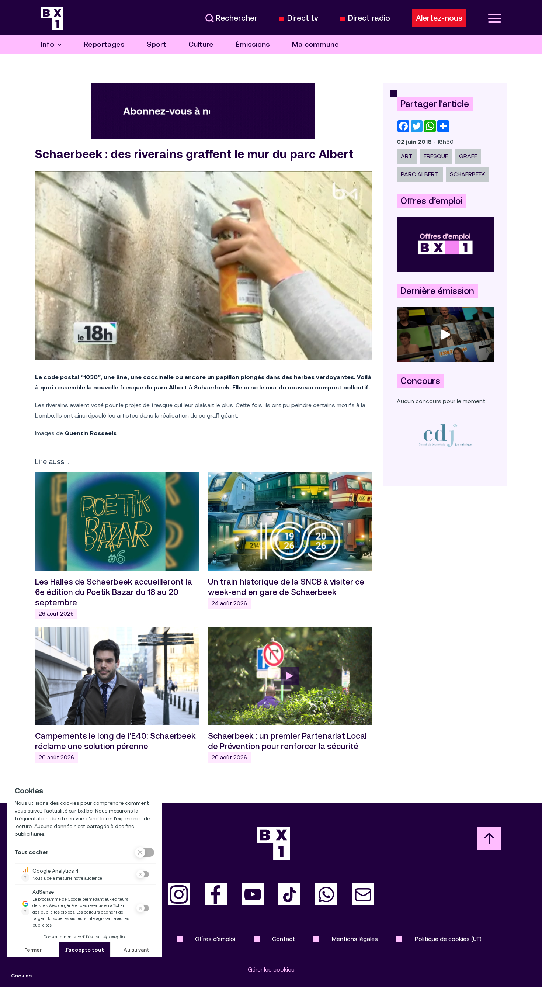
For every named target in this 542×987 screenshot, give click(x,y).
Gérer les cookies (271, 969)
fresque (436, 156)
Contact (283, 939)
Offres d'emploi (215, 939)
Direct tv (302, 18)
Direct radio (369, 18)
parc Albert (420, 174)
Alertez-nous (439, 18)
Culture (200, 44)
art (407, 156)
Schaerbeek (467, 174)
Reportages (104, 44)
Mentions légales (355, 939)
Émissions (253, 44)
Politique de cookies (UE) (448, 939)
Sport (156, 44)
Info (47, 44)
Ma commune (315, 44)
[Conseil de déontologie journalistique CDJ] (445, 435)
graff (468, 156)
